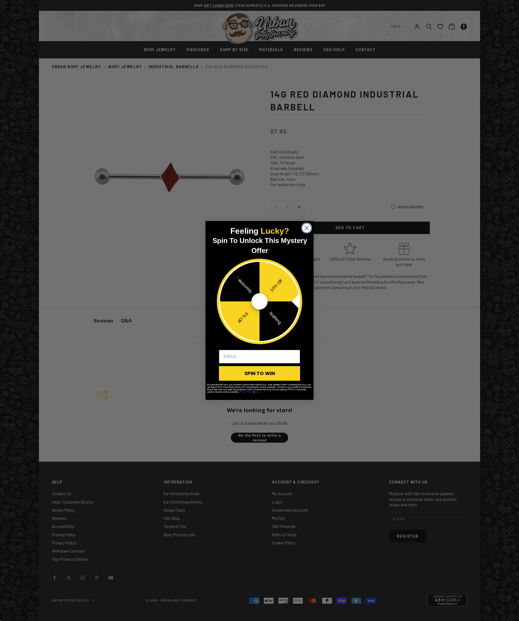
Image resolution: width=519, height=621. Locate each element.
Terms (258, 392)
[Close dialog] (306, 228)
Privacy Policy (246, 392)
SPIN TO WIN (259, 373)
